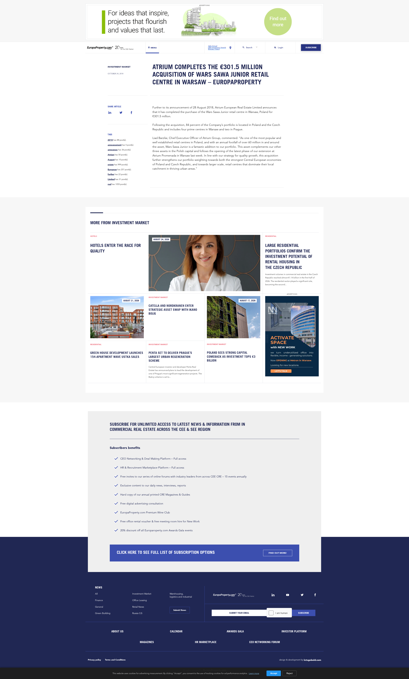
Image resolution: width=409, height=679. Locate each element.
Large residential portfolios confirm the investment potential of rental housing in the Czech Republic (288, 256)
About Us (117, 631)
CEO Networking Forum (264, 642)
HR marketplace (205, 642)
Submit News (179, 610)
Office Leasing (139, 600)
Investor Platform (294, 631)
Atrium (111, 154)
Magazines (147, 642)
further (111, 174)
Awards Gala (235, 631)
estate (111, 164)
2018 (110, 140)
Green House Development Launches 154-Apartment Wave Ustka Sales (116, 354)
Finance (99, 600)
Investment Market (119, 66)
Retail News (138, 606)
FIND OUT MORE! (278, 553)
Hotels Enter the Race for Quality (115, 248)
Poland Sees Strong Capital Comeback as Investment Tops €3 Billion (231, 356)
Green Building (102, 613)
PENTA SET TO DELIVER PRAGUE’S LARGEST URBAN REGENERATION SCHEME (170, 356)
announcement (114, 145)
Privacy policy (94, 659)
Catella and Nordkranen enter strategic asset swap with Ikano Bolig (173, 309)
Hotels (93, 236)
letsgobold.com (312, 659)
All (96, 593)
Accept (273, 673)
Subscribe (310, 47)
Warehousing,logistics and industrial (181, 595)
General (99, 606)
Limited (111, 179)
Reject (289, 673)
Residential (270, 236)
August (111, 159)
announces (113, 150)
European (112, 169)
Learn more (254, 673)
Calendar (176, 631)
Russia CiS (137, 613)
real (109, 184)
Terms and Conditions (115, 659)
